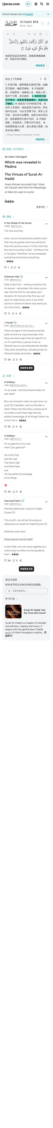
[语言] (36, 4)
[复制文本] (28, 34)
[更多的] (46, 34)
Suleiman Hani (12, 276)
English (29, 14)
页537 (23, 26)
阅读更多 (9, 201)
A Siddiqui (9, 382)
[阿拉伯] (40, 79)
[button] (46, 42)
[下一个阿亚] (48, 23)
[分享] (34, 34)
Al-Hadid (26, 22)
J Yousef (8, 322)
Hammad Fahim (12, 500)
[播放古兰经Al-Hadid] (7, 34)
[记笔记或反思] (40, 34)
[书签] (13, 34)
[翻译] (45, 79)
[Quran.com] (11, 4)
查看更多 (10, 261)
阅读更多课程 (26, 368)
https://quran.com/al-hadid (18, 539)
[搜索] (42, 4)
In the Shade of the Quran (18, 223)
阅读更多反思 (26, 569)
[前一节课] (42, 23)
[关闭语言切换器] (48, 14)
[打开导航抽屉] (48, 4)
